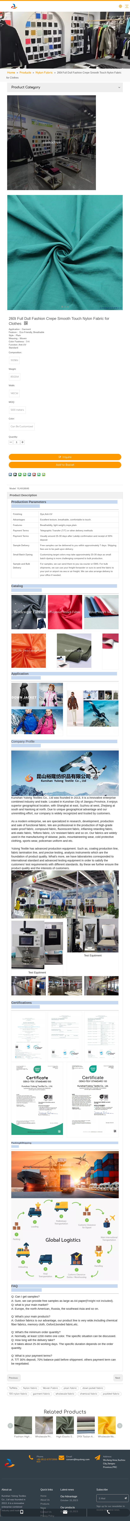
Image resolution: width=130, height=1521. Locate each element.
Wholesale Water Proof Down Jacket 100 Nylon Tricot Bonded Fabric (107, 1437)
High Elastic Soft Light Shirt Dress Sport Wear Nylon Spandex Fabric (65, 1437)
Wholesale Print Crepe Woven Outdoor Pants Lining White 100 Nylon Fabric (44, 1437)
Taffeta (13, 1388)
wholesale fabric (65, 1394)
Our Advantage (68, 1496)
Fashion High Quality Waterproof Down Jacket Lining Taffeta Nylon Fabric (23, 1437)
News (43, 1508)
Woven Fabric (50, 1388)
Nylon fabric (30, 1388)
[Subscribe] (126, 1498)
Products (44, 1504)
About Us (45, 1500)
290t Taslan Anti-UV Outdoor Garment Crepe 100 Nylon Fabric (86, 1437)
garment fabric (41, 1394)
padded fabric (111, 1394)
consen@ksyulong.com (78, 1459)
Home (43, 1496)
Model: (13, 488)
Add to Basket (65, 464)
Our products (67, 1507)
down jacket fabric (92, 1388)
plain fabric (70, 1388)
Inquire (67, 457)
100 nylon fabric (18, 1394)
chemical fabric (88, 1394)
